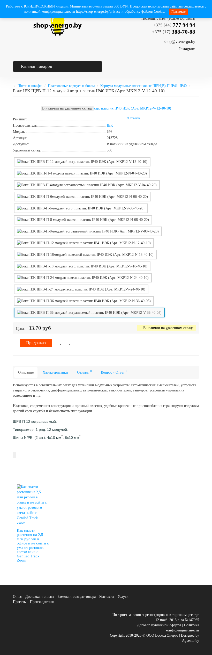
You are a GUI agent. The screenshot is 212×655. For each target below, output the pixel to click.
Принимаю (178, 11)
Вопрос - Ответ (114, 372)
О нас (17, 597)
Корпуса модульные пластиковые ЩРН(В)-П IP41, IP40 (143, 86)
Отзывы (84, 372)
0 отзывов (133, 118)
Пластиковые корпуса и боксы (71, 86)
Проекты (19, 602)
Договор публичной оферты (159, 625)
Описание (26, 372)
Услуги (123, 597)
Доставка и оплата (39, 597)
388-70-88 (173, 32)
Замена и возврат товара (77, 597)
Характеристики (55, 372)
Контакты (106, 597)
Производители (42, 602)
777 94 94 (174, 25)
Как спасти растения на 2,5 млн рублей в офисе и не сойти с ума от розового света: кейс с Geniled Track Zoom (33, 545)
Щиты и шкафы (30, 86)
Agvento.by (190, 641)
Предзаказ (36, 342)
